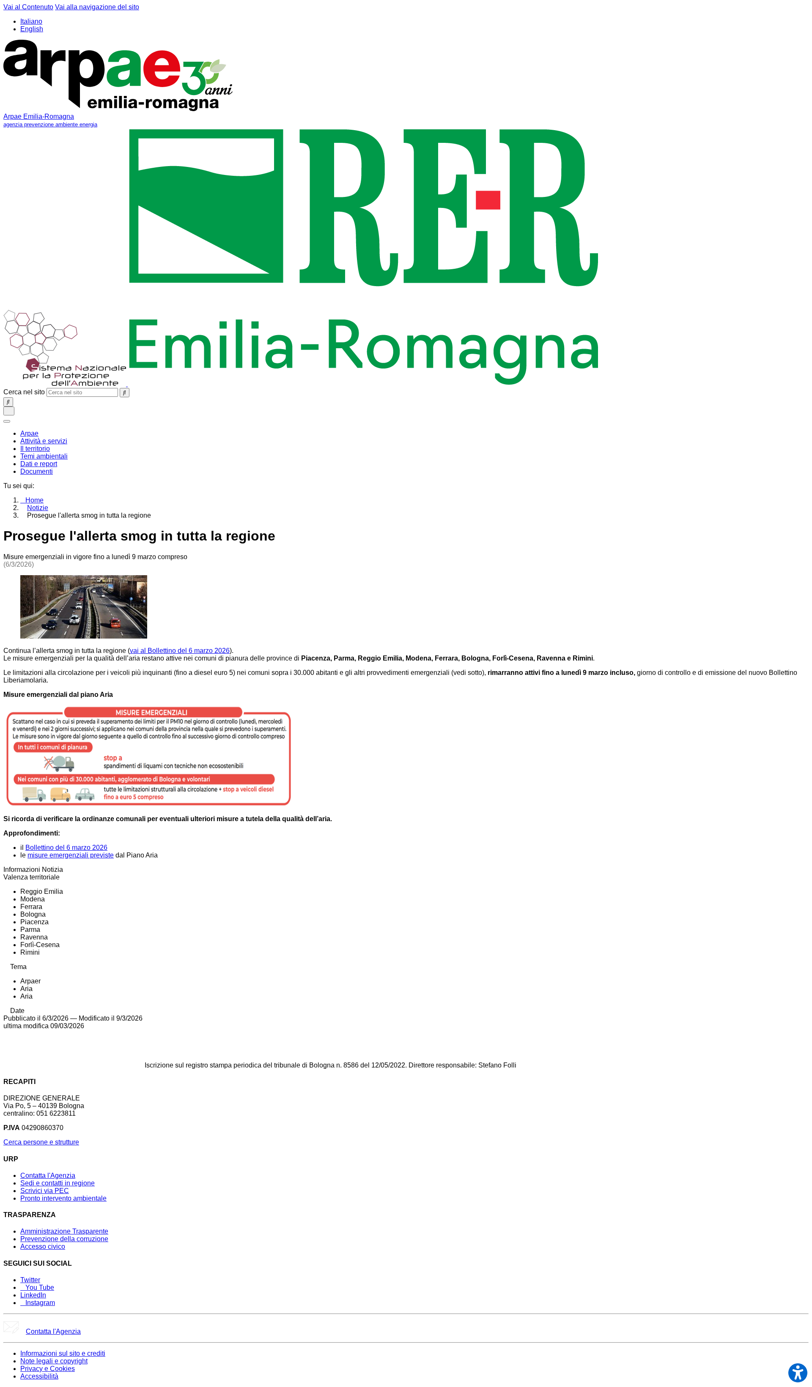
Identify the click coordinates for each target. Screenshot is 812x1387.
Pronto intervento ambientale (63, 1198)
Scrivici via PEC (44, 1190)
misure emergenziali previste (70, 855)
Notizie (37, 507)
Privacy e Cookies (47, 1368)
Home (34, 500)
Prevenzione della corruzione (64, 1238)
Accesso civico (42, 1246)
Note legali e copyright (54, 1361)
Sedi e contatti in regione (57, 1183)
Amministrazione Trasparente (64, 1231)
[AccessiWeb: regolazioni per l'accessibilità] (798, 1373)
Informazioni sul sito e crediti (62, 1353)
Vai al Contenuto (28, 7)
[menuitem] (29, 433)
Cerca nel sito (24, 392)
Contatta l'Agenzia (47, 1175)
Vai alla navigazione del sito (97, 7)
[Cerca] (124, 392)
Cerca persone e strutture (41, 1142)
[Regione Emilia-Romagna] (364, 384)
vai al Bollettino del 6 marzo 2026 (180, 650)
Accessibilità (39, 1376)
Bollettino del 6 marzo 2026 (66, 847)
